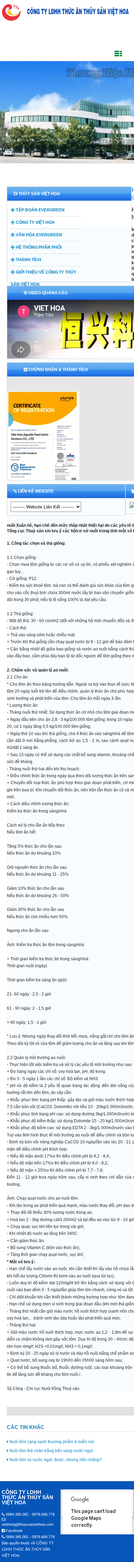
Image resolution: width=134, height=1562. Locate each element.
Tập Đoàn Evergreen (40, 210)
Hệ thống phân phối (38, 247)
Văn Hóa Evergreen (38, 234)
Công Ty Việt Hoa (35, 222)
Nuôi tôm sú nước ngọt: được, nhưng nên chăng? (55, 1459)
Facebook (14, 1530)
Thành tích (28, 259)
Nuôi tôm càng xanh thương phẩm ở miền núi (51, 1441)
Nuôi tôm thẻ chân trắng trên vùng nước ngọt (50, 1450)
